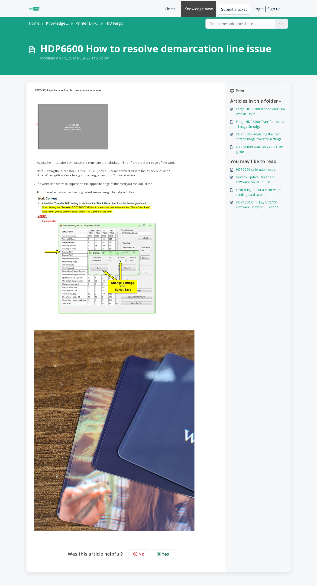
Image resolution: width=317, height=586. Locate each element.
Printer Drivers (89, 23)
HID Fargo (114, 23)
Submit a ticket (234, 9)
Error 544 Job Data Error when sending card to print (258, 192)
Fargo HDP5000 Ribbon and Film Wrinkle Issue (260, 111)
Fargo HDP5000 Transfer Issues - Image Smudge (260, 124)
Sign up (274, 8)
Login (259, 8)
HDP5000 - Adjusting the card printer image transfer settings (258, 136)
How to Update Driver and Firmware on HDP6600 (255, 179)
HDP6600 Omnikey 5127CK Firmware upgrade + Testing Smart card (257, 205)
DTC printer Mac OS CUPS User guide (259, 149)
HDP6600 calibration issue (255, 169)
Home (170, 8)
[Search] (281, 24)
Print (240, 90)
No (141, 554)
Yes (165, 554)
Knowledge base (198, 8)
